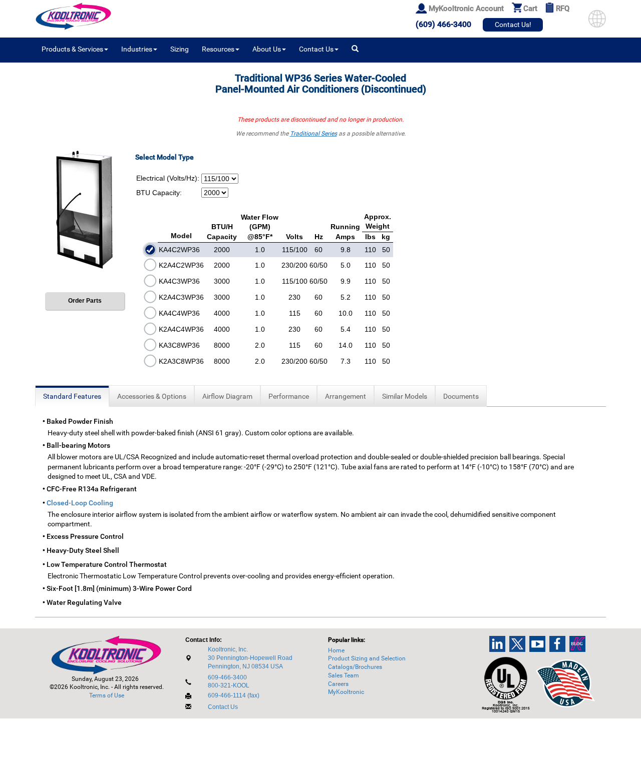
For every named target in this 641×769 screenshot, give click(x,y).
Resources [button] (218, 49)
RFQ (562, 8)
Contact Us (223, 706)
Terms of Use (106, 695)
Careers (338, 683)
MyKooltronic (346, 691)
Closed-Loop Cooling (80, 503)
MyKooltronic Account (466, 8)
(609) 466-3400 (443, 24)
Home (336, 650)
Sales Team (343, 675)
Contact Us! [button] (513, 25)
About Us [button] (266, 49)
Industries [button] (136, 49)
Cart (530, 8)
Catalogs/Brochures (355, 666)
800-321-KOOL (228, 685)
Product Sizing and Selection (367, 658)
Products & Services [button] (72, 49)
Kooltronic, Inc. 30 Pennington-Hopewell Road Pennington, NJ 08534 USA (250, 658)
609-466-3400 (227, 677)
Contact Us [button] (316, 49)
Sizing (179, 49)
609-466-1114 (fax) (233, 695)
